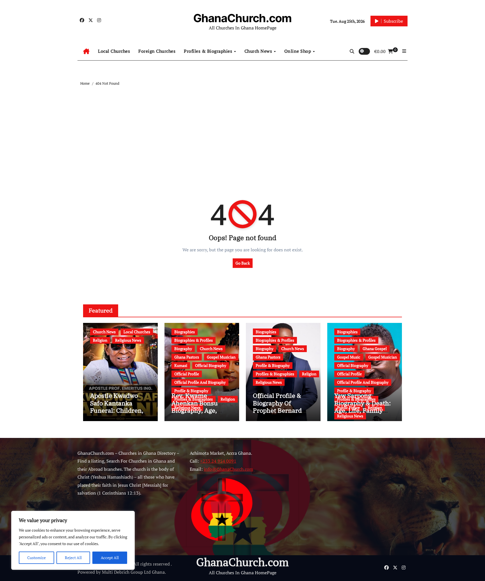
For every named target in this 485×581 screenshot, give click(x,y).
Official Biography (210, 365)
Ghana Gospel (375, 348)
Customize (36, 557)
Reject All (73, 557)
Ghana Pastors (186, 357)
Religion (100, 340)
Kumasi (180, 365)
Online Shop (298, 51)
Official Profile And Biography (200, 382)
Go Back (242, 263)
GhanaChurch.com (242, 18)
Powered (86, 572)
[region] (73, 540)
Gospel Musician (221, 357)
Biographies (184, 331)
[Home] (86, 51)
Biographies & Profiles (193, 340)
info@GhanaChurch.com (228, 469)
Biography (183, 348)
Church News (258, 51)
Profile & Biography (191, 390)
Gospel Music (348, 357)
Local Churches (114, 51)
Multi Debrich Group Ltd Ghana (133, 572)
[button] (404, 51)
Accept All (110, 557)
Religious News (128, 340)
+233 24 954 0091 (218, 461)
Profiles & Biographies (209, 51)
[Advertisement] (243, 128)
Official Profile (186, 373)
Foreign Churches (156, 51)
